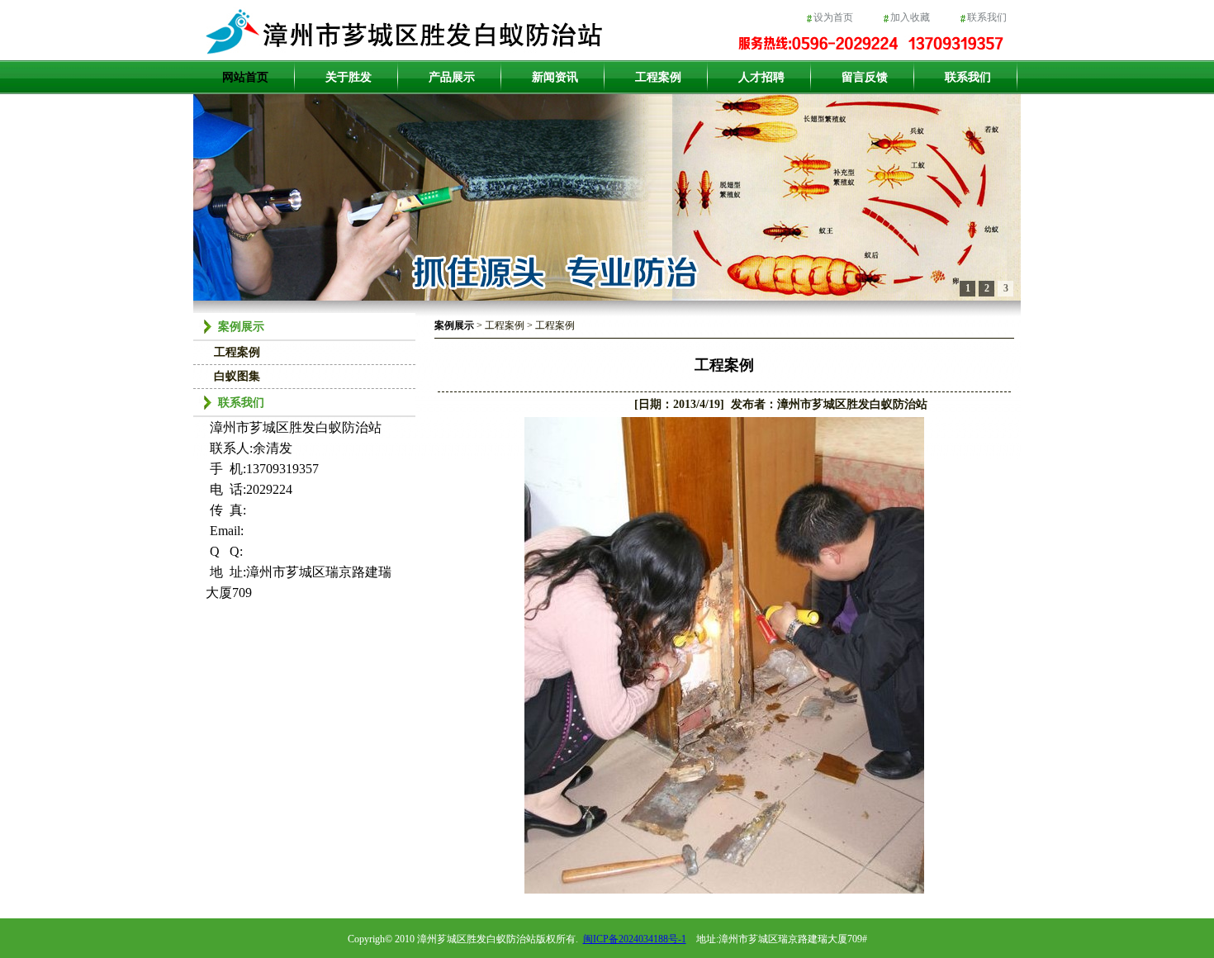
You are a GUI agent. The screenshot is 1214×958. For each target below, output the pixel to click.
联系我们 (987, 17)
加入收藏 (910, 17)
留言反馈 (865, 77)
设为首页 (833, 17)
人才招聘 (761, 77)
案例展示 (454, 325)
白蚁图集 (237, 376)
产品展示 (452, 77)
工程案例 (658, 77)
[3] (607, 197)
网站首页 (245, 77)
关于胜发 (348, 77)
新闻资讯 (555, 77)
